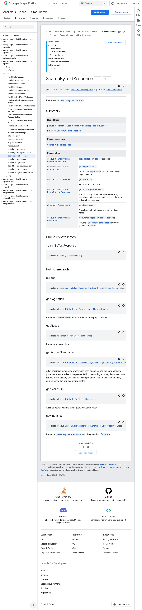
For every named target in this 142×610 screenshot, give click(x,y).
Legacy (61, 18)
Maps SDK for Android (50, 553)
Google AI (45, 588)
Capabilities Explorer (49, 544)
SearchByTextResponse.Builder (89, 125)
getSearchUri (86, 205)
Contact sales (121, 12)
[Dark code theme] (123, 86)
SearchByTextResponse (82, 89)
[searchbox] (18, 27)
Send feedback (115, 42)
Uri (71, 205)
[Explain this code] (119, 86)
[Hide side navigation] (33, 605)
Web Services (78, 553)
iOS (73, 544)
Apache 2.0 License (89, 467)
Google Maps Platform (74, 32)
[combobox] (93, 3)
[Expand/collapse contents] (61, 42)
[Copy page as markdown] (104, 79)
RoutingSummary (61, 192)
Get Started (100, 12)
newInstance (85, 217)
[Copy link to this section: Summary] (63, 111)
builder (83, 158)
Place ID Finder (47, 548)
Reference (20, 18)
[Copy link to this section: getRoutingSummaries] (77, 352)
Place (97, 158)
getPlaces (84, 179)
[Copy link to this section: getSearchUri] (66, 389)
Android (8, 12)
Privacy (52, 604)
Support (106, 548)
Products (53, 3)
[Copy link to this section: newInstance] (65, 416)
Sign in (135, 3)
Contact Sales (109, 544)
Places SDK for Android (33, 12)
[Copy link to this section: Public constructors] (78, 237)
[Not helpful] (123, 32)
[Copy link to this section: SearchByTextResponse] (79, 246)
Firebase (44, 579)
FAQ (42, 539)
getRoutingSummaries (90, 189)
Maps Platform (30, 3)
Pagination (53, 169)
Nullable (63, 166)
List (90, 158)
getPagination (86, 166)
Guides (6, 18)
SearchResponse (114, 89)
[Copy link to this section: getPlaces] (61, 326)
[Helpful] (119, 32)
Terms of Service (110, 553)
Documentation (93, 32)
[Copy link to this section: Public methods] (72, 269)
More (64, 3)
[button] (18, 40)
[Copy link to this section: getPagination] (66, 299)
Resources (48, 18)
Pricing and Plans (110, 539)
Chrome (44, 575)
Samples (34, 18)
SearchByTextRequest (72, 100)
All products (46, 593)
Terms (43, 604)
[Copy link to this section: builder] (57, 278)
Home (48, 32)
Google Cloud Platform (50, 584)
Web (74, 548)
